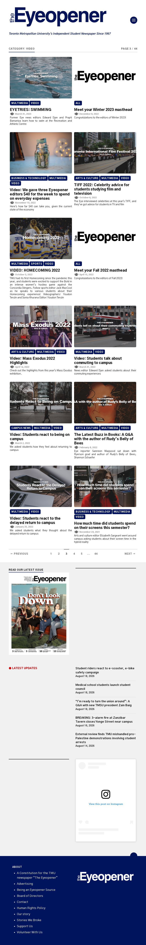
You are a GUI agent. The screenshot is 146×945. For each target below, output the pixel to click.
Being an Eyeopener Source (36, 889)
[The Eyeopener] (65, 18)
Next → (130, 554)
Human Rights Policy (31, 908)
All (78, 103)
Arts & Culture (87, 178)
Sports (36, 264)
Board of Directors (30, 895)
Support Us (25, 926)
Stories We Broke (29, 920)
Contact (22, 901)
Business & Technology (28, 178)
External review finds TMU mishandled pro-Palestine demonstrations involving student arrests (105, 738)
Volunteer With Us (30, 932)
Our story (23, 914)
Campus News (21, 428)
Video (35, 103)
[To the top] (133, 856)
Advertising (25, 883)
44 (96, 554)
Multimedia (19, 103)
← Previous (19, 554)
